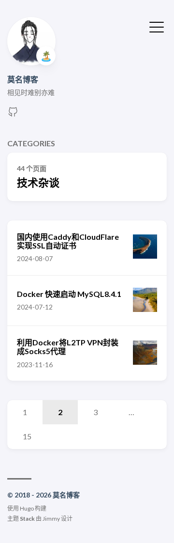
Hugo (27, 508)
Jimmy (51, 518)
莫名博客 (22, 79)
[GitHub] (13, 114)
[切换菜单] (156, 26)
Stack (27, 518)
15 (27, 436)
